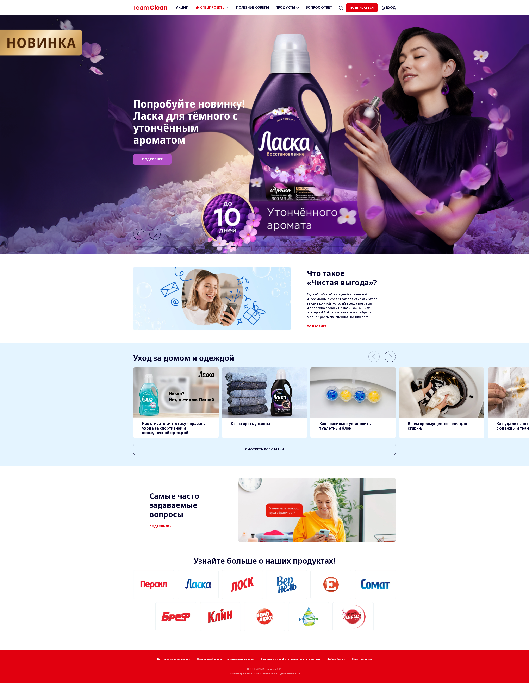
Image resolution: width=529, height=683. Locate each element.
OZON (194, 146)
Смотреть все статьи (264, 449)
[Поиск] (340, 7)
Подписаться (362, 8)
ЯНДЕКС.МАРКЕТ (156, 162)
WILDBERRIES (153, 146)
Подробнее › (317, 326)
